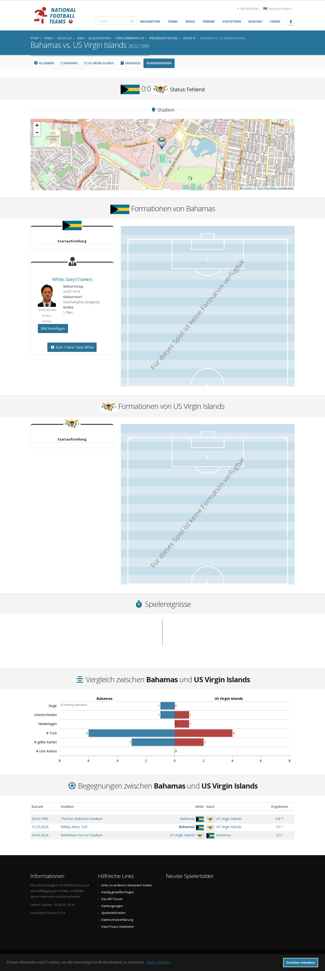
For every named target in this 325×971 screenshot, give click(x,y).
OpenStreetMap (267, 188)
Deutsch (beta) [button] (278, 9)
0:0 (278, 818)
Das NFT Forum (112, 899)
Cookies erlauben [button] (300, 962)
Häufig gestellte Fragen (117, 892)
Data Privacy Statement (117, 927)
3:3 (278, 835)
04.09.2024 (40, 835)
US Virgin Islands (101, 63)
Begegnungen (161, 63)
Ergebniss (279, 806)
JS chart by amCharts (74, 704)
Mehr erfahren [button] (158, 962)
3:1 (278, 826)
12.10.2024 (40, 826)
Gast (210, 806)
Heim (199, 806)
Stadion (67, 806)
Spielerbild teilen (113, 913)
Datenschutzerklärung (117, 920)
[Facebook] (290, 21)
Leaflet (247, 188)
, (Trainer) (72, 279)
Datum (37, 806)
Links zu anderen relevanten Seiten (126, 885)
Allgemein (46, 63)
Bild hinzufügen (53, 328)
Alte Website (249, 9)
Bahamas (71, 63)
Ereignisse (132, 63)
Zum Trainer (74, 347)
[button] (161, 143)
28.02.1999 (40, 818)
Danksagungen (112, 906)
